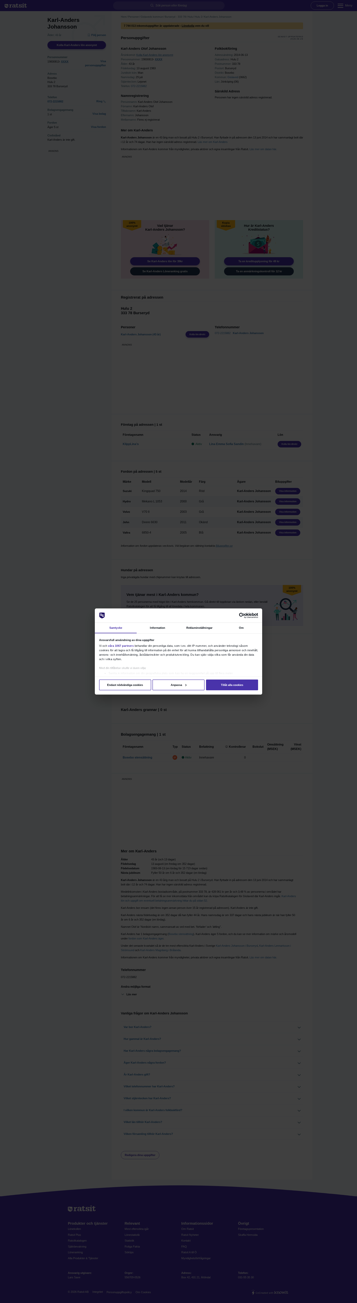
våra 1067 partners (121, 645)
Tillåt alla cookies (232, 684)
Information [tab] (157, 627)
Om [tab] (241, 627)
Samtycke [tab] (115, 627)
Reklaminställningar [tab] (199, 627)
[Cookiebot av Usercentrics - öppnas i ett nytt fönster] (242, 615)
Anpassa (176, 684)
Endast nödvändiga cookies (125, 684)
